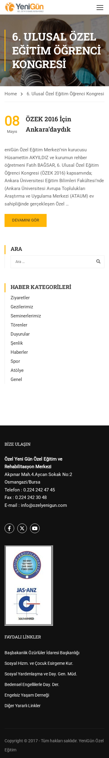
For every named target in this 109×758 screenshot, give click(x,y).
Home (11, 94)
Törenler (19, 325)
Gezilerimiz (22, 307)
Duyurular (20, 334)
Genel (16, 379)
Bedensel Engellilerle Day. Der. (32, 684)
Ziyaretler (20, 297)
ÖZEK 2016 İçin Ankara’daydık (48, 124)
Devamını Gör (25, 220)
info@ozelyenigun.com (44, 505)
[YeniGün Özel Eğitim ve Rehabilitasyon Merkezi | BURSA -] (24, 7)
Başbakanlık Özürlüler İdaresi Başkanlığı (42, 652)
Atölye (17, 370)
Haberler (19, 352)
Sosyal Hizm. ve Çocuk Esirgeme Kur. (39, 663)
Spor (15, 361)
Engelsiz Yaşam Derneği (27, 695)
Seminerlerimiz (26, 316)
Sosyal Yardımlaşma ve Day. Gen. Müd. (41, 673)
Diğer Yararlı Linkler (23, 705)
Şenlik (17, 343)
